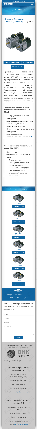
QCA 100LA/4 (18, 280)
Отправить (18, 337)
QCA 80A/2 (19, 249)
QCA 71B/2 (19, 218)
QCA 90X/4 (18, 203)
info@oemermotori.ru (21, 425)
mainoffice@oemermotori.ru (21, 392)
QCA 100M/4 (18, 234)
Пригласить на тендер (13, 62)
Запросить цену (28, 62)
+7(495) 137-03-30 (19, 1)
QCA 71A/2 (19, 265)
